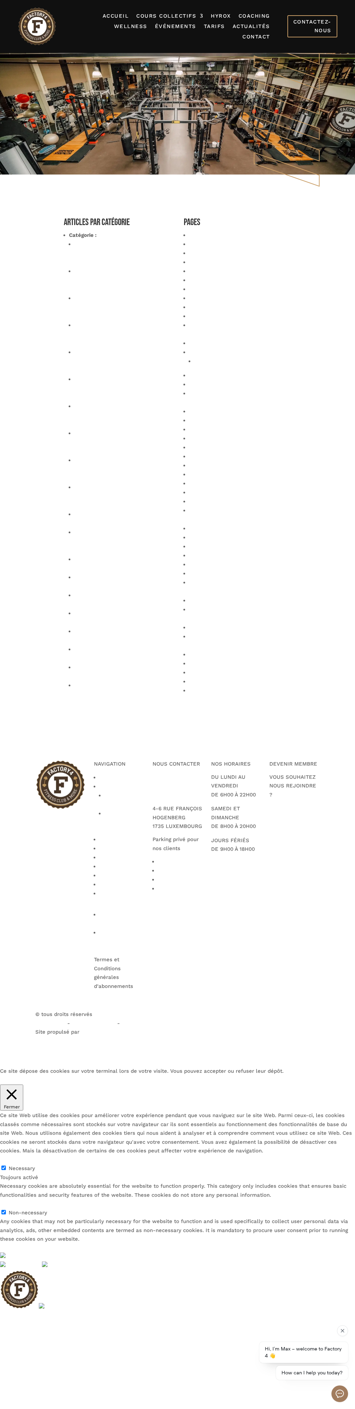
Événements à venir (214, 465)
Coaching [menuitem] (11, 1360)
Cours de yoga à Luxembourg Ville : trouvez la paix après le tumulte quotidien (119, 253)
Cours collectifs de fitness (222, 411)
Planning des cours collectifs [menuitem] (36, 1334)
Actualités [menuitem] (13, 1395)
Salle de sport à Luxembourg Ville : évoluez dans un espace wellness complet (119, 361)
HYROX (221, 16)
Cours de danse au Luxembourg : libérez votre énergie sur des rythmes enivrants (122, 442)
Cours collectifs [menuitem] (20, 1325)
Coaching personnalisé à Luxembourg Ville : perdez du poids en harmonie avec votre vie (121, 388)
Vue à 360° (203, 690)
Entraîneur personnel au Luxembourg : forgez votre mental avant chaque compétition (121, 334)
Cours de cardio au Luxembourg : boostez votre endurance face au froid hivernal (116, 541)
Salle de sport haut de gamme (228, 654)
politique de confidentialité (156, 1023)
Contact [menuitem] (10, 1404)
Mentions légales (210, 492)
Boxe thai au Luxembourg (221, 271)
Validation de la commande (224, 681)
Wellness (130, 26)
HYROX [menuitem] (8, 1351)
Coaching (254, 16)
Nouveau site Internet (102, 685)
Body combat (205, 244)
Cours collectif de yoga (218, 384)
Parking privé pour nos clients (227, 537)
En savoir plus (69, 1080)
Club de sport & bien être (221, 289)
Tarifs (214, 26)
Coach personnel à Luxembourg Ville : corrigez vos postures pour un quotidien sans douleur (122, 469)
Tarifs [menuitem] (7, 1387)
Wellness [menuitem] (11, 1369)
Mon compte (204, 501)
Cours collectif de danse (220, 375)
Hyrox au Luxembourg (216, 483)
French (27, 1257)
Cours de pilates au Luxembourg (230, 438)
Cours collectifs (166, 16)
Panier (197, 528)
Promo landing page (214, 564)
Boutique (200, 253)
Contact (256, 37)
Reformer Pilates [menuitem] (21, 1342)
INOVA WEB (50, 1041)
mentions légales (94, 1023)
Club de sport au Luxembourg (226, 298)
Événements (175, 26)
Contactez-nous (312, 26)
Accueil (116, 16)
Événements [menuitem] (16, 1378)
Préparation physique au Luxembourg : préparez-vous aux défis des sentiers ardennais (121, 415)
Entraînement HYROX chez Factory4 (234, 456)
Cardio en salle (208, 280)
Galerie (198, 474)
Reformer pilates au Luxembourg (231, 573)
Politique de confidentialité (223, 555)
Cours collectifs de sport (220, 420)
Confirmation (210, 361)
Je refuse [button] (37, 1080)
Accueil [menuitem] (9, 1316)
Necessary (22, 1168)
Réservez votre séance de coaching (234, 600)
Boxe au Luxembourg (215, 262)
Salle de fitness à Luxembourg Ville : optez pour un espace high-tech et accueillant (121, 496)
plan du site (50, 1023)
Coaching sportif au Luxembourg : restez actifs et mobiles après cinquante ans (116, 307)
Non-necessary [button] (19, 1204)
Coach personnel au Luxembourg (230, 316)
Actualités (251, 26)
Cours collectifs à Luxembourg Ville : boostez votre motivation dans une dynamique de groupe (121, 280)
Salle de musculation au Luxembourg (236, 627)
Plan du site (204, 546)
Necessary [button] (13, 1160)
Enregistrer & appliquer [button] (29, 1248)
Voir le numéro (171, 777)
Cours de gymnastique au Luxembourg (237, 429)
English (32, 1266)
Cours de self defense (217, 447)
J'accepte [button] (12, 1080)
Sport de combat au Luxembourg (230, 663)
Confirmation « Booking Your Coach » (236, 343)
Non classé (112, 235)
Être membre (291, 818)
